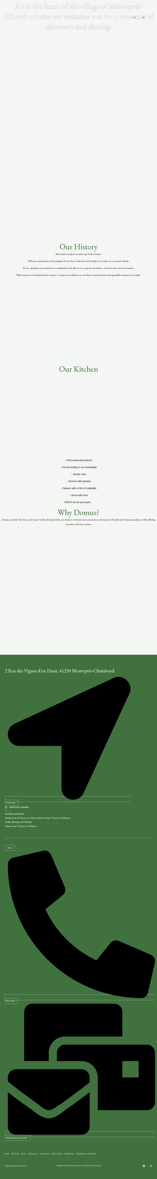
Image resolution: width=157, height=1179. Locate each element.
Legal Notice (69, 1153)
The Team (55, 36)
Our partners (114, 36)
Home (38, 36)
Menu (72, 36)
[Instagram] (151, 1166)
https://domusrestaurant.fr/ (16, 1165)
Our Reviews (91, 36)
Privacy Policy (57, 1153)
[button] (119, 17)
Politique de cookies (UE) (86, 1153)
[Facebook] (144, 1166)
